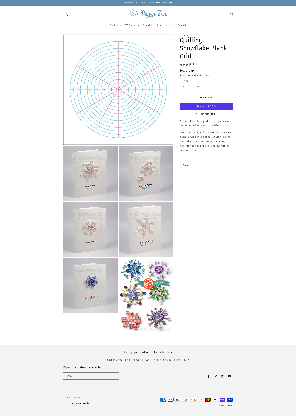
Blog (127, 360)
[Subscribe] (115, 376)
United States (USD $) (78, 403)
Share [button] (186, 165)
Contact (146, 360)
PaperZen (229, 405)
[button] (66, 14)
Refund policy (181, 360)
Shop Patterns (114, 360)
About (136, 360)
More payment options (206, 114)
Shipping (184, 75)
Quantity (184, 80)
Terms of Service (162, 360)
